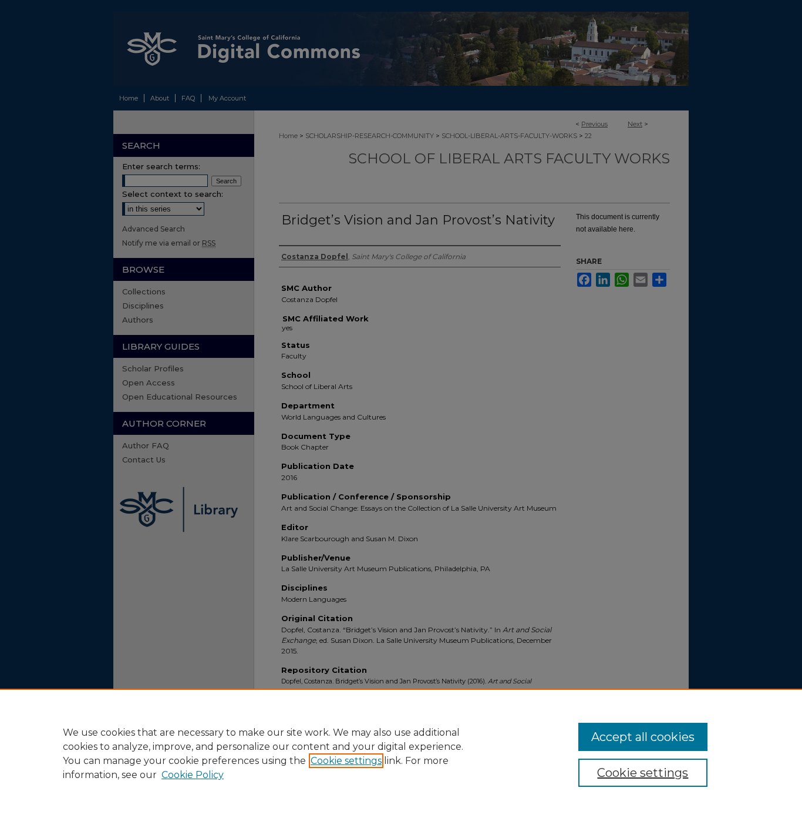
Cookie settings (346, 760)
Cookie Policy (192, 774)
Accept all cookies (643, 737)
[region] (401, 753)
